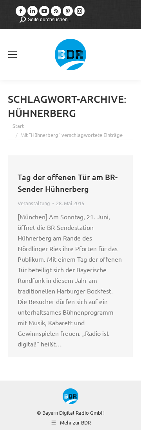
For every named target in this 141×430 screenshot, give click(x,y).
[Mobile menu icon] (12, 54)
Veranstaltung (34, 203)
